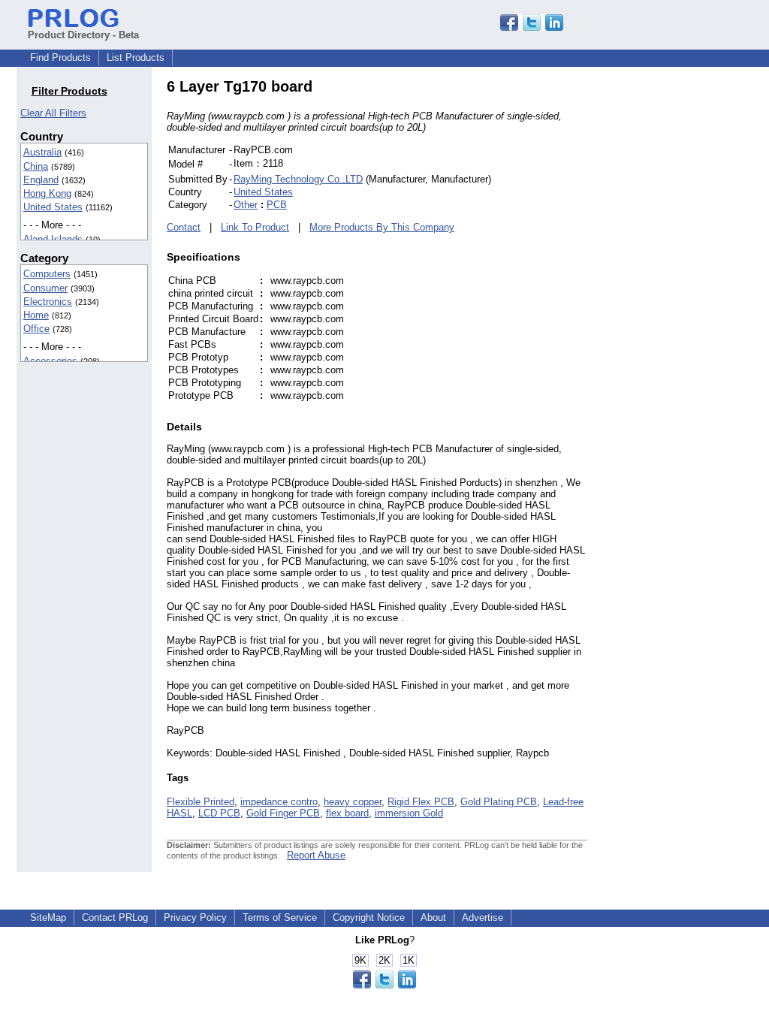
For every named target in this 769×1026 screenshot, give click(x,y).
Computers (47, 273)
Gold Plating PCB (498, 801)
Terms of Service (280, 917)
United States (53, 207)
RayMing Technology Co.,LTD (298, 179)
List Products (135, 57)
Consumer (45, 288)
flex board (347, 813)
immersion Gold (409, 813)
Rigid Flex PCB (421, 801)
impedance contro (279, 801)
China (35, 166)
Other (246, 204)
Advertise (482, 917)
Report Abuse (316, 855)
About (433, 917)
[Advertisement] (689, 303)
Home (36, 315)
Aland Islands (53, 239)
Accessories (50, 361)
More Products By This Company (381, 227)
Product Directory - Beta (83, 35)
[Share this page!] (531, 27)
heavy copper (352, 801)
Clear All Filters (53, 113)
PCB (277, 204)
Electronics (47, 301)
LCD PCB (219, 813)
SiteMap (48, 917)
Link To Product (255, 227)
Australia (42, 152)
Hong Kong (47, 193)
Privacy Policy (195, 917)
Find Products (60, 57)
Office (36, 328)
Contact (184, 227)
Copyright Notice (369, 917)
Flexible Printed (200, 801)
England (41, 180)
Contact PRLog (115, 917)
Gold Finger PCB (283, 813)
